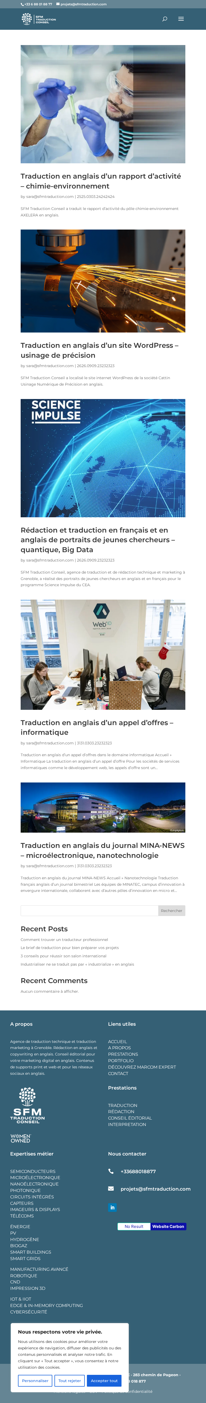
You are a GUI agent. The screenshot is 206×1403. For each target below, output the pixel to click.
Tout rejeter (69, 1380)
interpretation (127, 1124)
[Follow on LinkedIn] (112, 1207)
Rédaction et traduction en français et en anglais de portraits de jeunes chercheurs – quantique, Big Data (98, 540)
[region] (70, 1357)
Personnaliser (35, 1380)
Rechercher (171, 910)
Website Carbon (168, 1226)
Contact (118, 1073)
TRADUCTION (122, 1105)
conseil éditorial (130, 1118)
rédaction (121, 1111)
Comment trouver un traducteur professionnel (64, 939)
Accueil (117, 1041)
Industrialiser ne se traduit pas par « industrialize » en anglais (77, 964)
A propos (119, 1047)
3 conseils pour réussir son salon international (63, 956)
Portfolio (121, 1060)
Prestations (123, 1054)
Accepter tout (104, 1380)
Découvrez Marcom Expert (142, 1067)
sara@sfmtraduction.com (50, 196)
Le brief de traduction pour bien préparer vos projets (70, 947)
